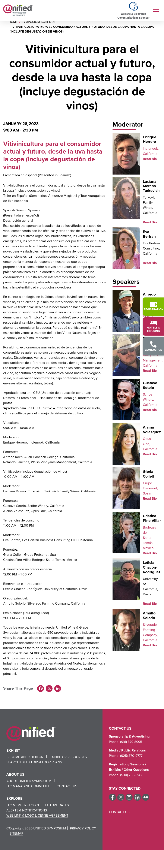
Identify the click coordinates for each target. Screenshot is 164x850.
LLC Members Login (22, 805)
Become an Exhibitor (24, 756)
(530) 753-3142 (131, 774)
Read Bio (150, 158)
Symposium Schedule (39, 21)
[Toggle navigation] (156, 10)
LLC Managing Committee (28, 786)
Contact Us (67, 786)
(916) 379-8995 (131, 741)
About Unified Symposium (28, 780)
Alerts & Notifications (26, 810)
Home (13, 21)
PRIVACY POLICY (83, 828)
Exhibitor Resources (68, 756)
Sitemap (16, 833)
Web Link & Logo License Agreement (37, 815)
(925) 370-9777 (131, 755)
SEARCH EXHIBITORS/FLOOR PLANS (34, 762)
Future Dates (57, 805)
